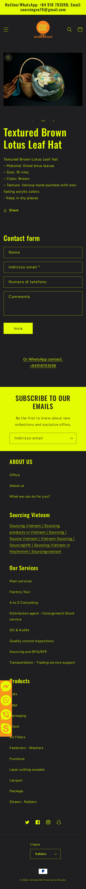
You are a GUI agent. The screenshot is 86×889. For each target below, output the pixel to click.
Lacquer (16, 780)
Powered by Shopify (55, 880)
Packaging (18, 716)
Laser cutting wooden (27, 770)
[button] (6, 29)
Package (16, 791)
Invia (18, 328)
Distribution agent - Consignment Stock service (42, 616)
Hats (13, 694)
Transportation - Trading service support (42, 662)
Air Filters (18, 737)
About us (17, 486)
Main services (21, 581)
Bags (13, 705)
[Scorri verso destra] (53, 120)
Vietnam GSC (36, 880)
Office (15, 475)
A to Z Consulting (24, 603)
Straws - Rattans (23, 802)
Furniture (17, 759)
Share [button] (14, 210)
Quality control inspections (32, 641)
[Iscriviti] (71, 438)
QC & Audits (20, 630)
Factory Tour (20, 592)
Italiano (40, 854)
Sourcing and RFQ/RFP (28, 652)
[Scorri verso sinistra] (32, 120)
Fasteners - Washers (26, 748)
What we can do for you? (30, 496)
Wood (14, 726)
